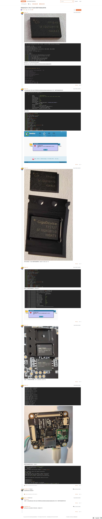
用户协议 (71, 516)
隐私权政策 (75, 516)
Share (77, 85)
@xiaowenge (30, 497)
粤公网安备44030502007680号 (52, 516)
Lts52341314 (27, 506)
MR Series (24, 9)
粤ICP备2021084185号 (42, 516)
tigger (26, 12)
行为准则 (67, 516)
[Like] (79, 85)
